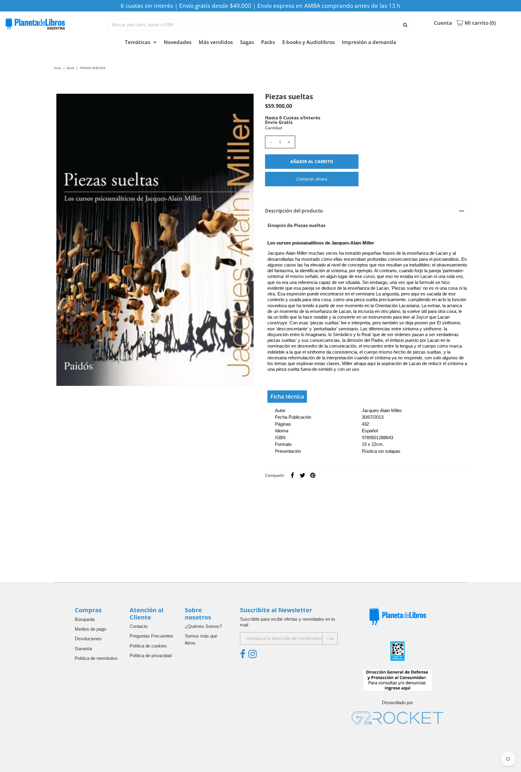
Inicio (57, 68)
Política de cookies (148, 645)
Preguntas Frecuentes (151, 635)
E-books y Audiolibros (308, 42)
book (70, 68)
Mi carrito (479, 23)
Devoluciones (88, 638)
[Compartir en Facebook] (292, 475)
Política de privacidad (151, 655)
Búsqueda (85, 619)
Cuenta (443, 23)
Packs (268, 42)
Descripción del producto (294, 210)
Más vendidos (216, 42)
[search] (260, 25)
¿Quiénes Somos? (203, 626)
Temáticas (137, 42)
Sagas (247, 42)
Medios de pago (90, 629)
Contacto (138, 626)
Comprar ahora (311, 179)
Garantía (83, 648)
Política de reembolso (96, 658)
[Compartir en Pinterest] (312, 475)
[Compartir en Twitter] (302, 475)
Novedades (177, 42)
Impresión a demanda (369, 42)
